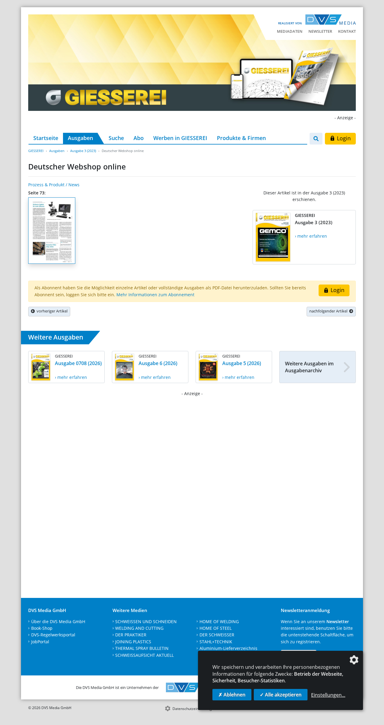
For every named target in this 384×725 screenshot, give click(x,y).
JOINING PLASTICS (133, 641)
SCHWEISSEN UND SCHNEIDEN (146, 621)
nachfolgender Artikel (329, 311)
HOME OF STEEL (216, 628)
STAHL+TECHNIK (216, 641)
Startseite (45, 138)
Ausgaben (80, 138)
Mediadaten (289, 31)
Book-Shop (41, 628)
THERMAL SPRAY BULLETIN (142, 648)
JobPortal (40, 641)
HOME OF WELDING (219, 621)
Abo (139, 138)
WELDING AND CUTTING (139, 628)
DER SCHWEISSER (217, 635)
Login (343, 138)
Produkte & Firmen (241, 138)
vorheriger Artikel (51, 311)
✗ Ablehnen (231, 694)
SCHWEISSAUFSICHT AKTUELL (144, 655)
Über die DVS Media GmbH (58, 621)
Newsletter (320, 31)
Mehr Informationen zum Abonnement (155, 294)
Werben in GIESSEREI (180, 138)
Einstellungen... (328, 695)
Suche (116, 138)
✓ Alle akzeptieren (281, 694)
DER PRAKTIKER (130, 635)
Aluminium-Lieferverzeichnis (228, 648)
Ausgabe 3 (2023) (83, 150)
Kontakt (347, 31)
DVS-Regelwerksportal (53, 635)
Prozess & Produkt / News (54, 184)
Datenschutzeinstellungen (194, 708)
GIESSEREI (36, 150)
